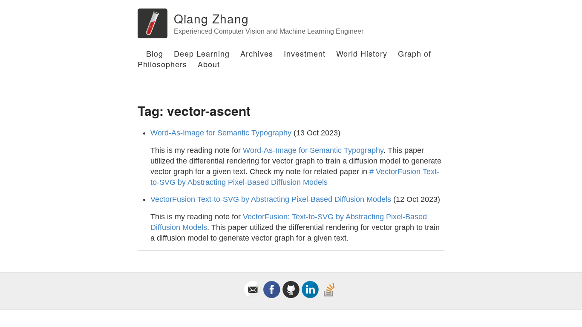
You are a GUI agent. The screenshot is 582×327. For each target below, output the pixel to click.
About (209, 63)
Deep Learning (202, 53)
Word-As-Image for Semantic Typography (220, 133)
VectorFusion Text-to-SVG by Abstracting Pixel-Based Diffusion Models (270, 199)
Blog (154, 53)
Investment (305, 53)
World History (361, 53)
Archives (256, 53)
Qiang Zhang (211, 18)
